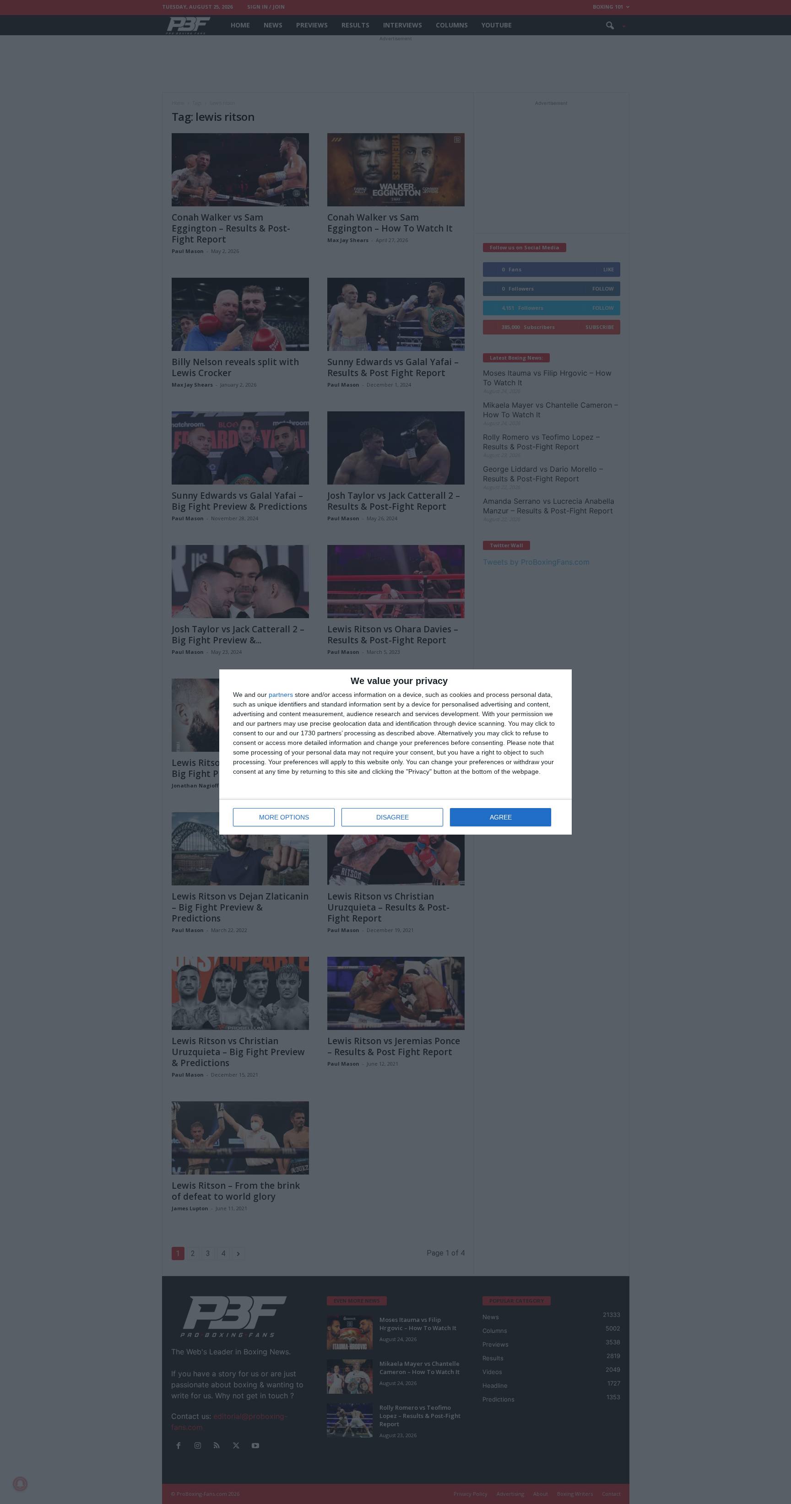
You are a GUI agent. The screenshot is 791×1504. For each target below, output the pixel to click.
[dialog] (395, 752)
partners (281, 694)
